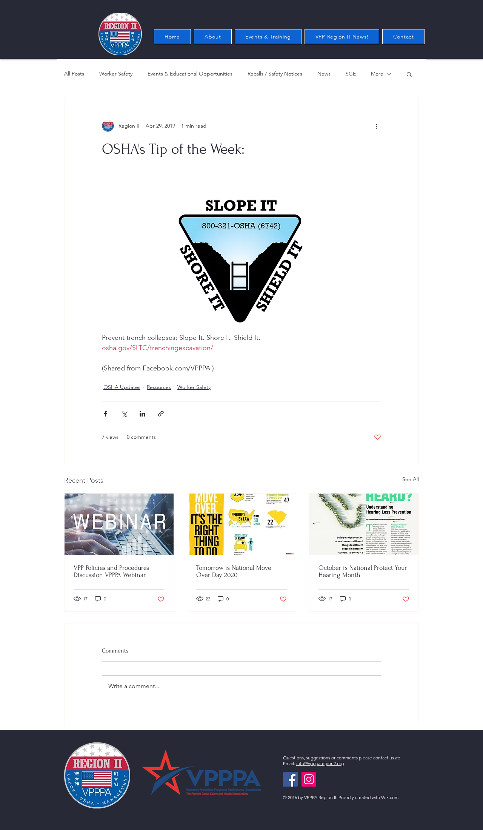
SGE (351, 73)
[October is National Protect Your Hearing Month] (363, 524)
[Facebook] (290, 779)
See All (410, 479)
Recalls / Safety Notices (275, 73)
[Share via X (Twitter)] (124, 413)
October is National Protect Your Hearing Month (362, 571)
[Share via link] (161, 413)
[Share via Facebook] (105, 413)
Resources (159, 387)
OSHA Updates (121, 387)
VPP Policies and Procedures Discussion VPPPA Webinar (111, 571)
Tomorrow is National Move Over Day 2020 (233, 571)
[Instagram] (308, 779)
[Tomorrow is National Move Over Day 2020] (241, 524)
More (377, 73)
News (324, 73)
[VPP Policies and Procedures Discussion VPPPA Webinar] (119, 524)
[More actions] (376, 125)
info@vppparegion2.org (320, 763)
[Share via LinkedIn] (142, 413)
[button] (409, 74)
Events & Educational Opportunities (190, 73)
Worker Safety (115, 73)
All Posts (74, 73)
